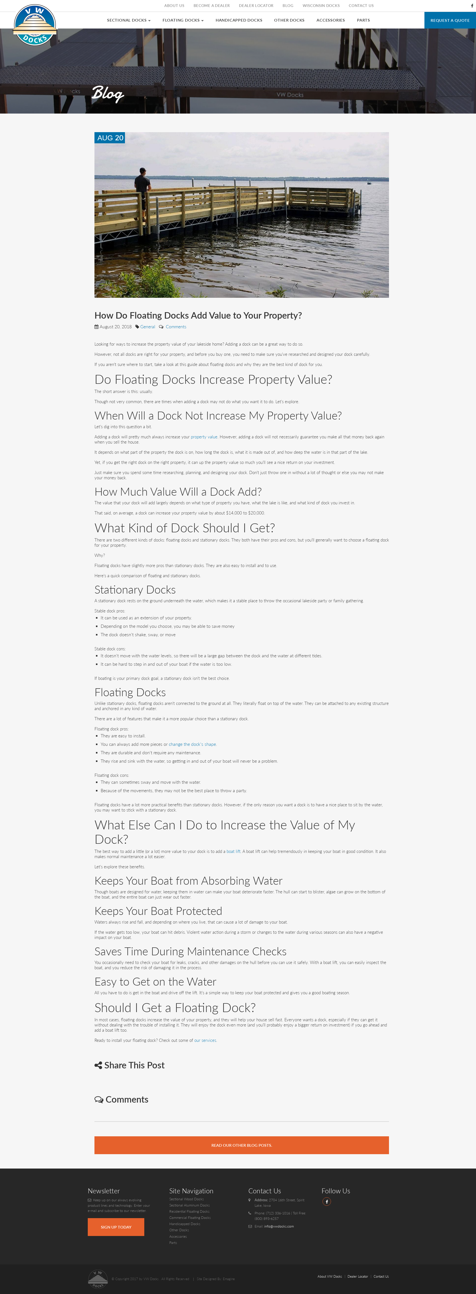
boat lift (233, 851)
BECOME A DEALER (212, 5)
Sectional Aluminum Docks (189, 1205)
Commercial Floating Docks (190, 1217)
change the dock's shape (192, 744)
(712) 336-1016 (278, 1213)
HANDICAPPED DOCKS (239, 20)
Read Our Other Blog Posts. (241, 1145)
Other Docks (179, 1230)
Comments (175, 326)
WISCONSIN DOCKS (321, 5)
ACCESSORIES (331, 20)
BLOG (288, 5)
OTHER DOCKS (289, 20)
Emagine (229, 1279)
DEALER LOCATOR (256, 5)
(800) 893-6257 (267, 1218)
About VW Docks (330, 1276)
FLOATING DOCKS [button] (181, 20)
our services (205, 1040)
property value (204, 436)
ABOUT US (174, 5)
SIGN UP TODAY (116, 1227)
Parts (173, 1242)
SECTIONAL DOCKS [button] (127, 20)
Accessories (178, 1236)
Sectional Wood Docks (186, 1199)
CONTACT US (361, 5)
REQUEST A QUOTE (450, 20)
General (147, 326)
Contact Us (381, 1276)
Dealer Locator (358, 1276)
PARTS (363, 20)
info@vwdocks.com (279, 1226)
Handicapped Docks (184, 1224)
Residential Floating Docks (189, 1211)
